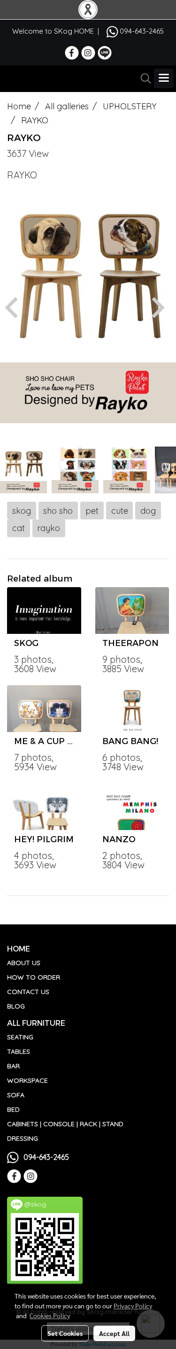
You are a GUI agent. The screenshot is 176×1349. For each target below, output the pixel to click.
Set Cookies (65, 1333)
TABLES (18, 1051)
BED (13, 1109)
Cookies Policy (50, 1315)
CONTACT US (28, 991)
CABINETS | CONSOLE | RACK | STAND (65, 1124)
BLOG (16, 1006)
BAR (13, 1066)
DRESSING (22, 1138)
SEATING (20, 1037)
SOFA (15, 1095)
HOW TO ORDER (33, 977)
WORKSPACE (27, 1080)
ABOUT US (23, 962)
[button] (142, 78)
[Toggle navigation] (163, 78)
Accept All (114, 1333)
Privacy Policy (133, 1305)
